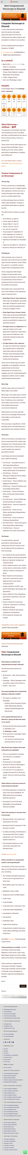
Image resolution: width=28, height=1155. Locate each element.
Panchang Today (7, 1024)
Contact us (6, 1053)
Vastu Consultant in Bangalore (10, 1088)
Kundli (13, 997)
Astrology (6, 995)
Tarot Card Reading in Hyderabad (11, 1107)
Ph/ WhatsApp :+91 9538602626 (11, 1055)
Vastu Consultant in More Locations (12, 1099)
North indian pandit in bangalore (11, 1073)
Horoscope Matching (8, 1036)
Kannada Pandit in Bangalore (10, 1082)
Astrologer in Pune (8, 1143)
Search (23, 986)
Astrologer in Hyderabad (9, 1141)
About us (6, 1048)
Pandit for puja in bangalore (10, 1075)
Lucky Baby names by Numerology (12, 1018)
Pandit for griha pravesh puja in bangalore (13, 1079)
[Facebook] (5, 1042)
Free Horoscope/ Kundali (9, 1013)
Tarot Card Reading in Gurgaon (11, 1113)
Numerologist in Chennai (9, 1129)
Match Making (21, 997)
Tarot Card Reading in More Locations (12, 1115)
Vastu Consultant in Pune (9, 1093)
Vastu (13, 995)
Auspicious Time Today (9, 1028)
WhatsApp (10, 52)
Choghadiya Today (8, 1026)
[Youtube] (13, 1042)
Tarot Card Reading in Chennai (11, 1111)
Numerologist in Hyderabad (10, 1124)
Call (4, 52)
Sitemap (6, 1051)
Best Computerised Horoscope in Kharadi (15, 10)
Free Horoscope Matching (10, 1015)
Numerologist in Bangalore (10, 1122)
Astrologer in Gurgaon (9, 1147)
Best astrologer (11, 854)
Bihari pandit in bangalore (10, 1077)
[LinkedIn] (9, 1042)
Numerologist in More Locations (11, 1133)
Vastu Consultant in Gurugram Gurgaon (12, 1097)
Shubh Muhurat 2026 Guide (10, 1009)
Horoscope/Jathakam (9, 1034)
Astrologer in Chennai (9, 1145)
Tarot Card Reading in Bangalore (11, 1105)
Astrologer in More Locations (10, 1149)
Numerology (21, 995)
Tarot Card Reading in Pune (10, 1109)
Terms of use (7, 1061)
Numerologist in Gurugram (10, 1131)
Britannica (11, 939)
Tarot (6, 997)
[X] (3, 1042)
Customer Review (8, 1057)
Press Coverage (7, 1067)
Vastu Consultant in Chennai (10, 1095)
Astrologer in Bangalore (9, 1139)
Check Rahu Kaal (8, 1011)
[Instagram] (7, 1042)
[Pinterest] (11, 1042)
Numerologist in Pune (9, 1126)
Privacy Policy (7, 1059)
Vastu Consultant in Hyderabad (11, 1090)
